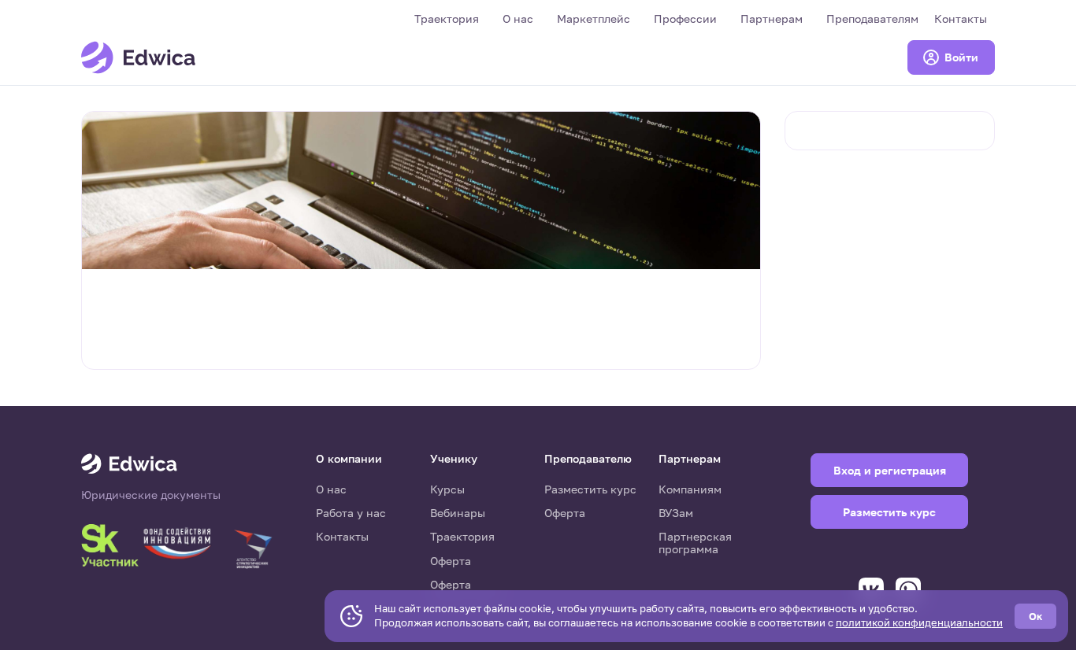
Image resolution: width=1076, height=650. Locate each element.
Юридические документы (151, 494)
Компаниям (690, 489)
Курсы (447, 489)
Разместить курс (590, 489)
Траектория (446, 18)
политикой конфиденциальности (919, 622)
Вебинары (457, 513)
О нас (518, 18)
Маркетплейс (593, 18)
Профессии (685, 18)
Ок (1035, 616)
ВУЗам (676, 513)
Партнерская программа (695, 542)
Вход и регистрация (889, 470)
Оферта (450, 561)
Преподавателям (872, 18)
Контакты (960, 18)
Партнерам (771, 18)
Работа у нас (351, 513)
